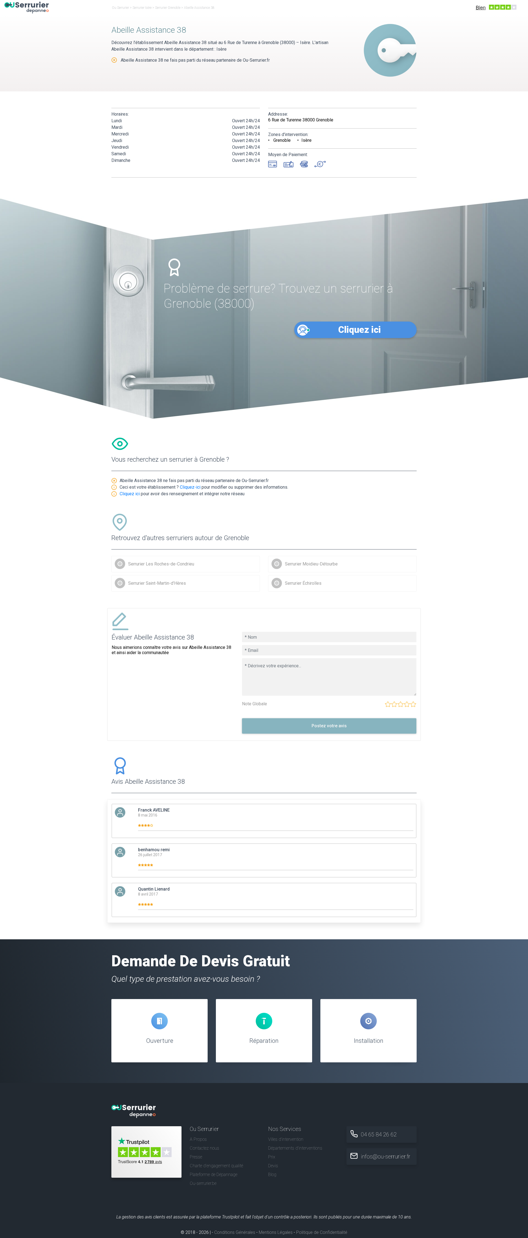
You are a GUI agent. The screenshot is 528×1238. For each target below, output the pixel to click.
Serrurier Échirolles (303, 583)
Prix (271, 1157)
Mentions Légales (276, 1232)
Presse (196, 1157)
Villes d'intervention (285, 1139)
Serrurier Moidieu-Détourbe (311, 564)
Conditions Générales (234, 1232)
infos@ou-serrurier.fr (385, 1156)
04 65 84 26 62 (379, 1134)
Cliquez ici (359, 329)
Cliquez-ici (190, 487)
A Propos (198, 1139)
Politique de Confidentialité (321, 1232)
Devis (273, 1165)
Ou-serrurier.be (203, 1183)
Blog (272, 1174)
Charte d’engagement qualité (216, 1165)
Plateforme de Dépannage (213, 1174)
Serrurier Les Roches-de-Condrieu (161, 564)
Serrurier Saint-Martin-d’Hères (157, 583)
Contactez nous (204, 1148)
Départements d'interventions (295, 1148)
